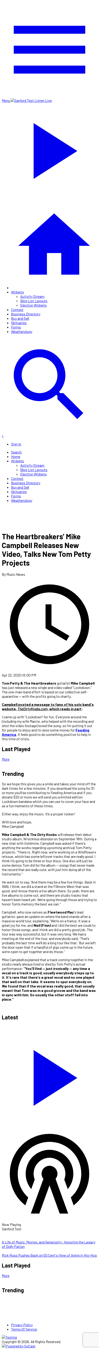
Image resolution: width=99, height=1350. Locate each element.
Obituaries (19, 322)
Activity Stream (32, 296)
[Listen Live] (49, 1075)
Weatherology (21, 331)
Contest (17, 309)
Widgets (17, 292)
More (5, 759)
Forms (16, 327)
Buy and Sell (20, 318)
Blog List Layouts (33, 301)
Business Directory (25, 314)
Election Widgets (33, 305)
